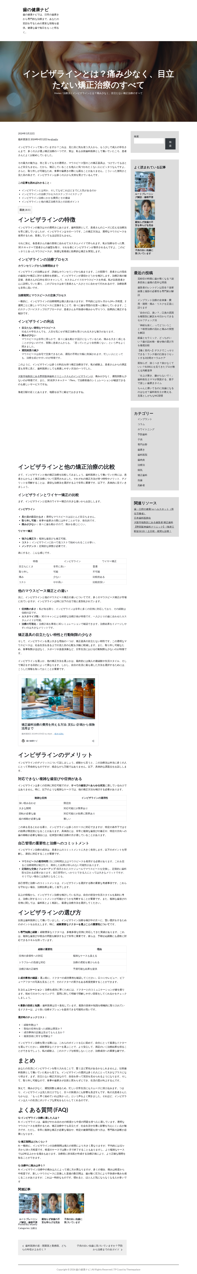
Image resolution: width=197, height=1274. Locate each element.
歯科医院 (142, 454)
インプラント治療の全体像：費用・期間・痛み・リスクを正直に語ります (156, 304)
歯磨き (141, 449)
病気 (140, 469)
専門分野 (142, 444)
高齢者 (141, 485)
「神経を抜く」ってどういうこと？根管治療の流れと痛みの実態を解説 (156, 329)
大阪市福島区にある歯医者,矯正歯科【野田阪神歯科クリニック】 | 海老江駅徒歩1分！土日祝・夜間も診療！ (154, 527)
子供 (140, 439)
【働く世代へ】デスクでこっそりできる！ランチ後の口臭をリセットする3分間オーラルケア (156, 354)
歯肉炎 (141, 459)
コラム (141, 424)
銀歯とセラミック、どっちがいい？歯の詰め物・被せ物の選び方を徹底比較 (156, 341)
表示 (27, 210)
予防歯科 (142, 434)
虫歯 (140, 480)
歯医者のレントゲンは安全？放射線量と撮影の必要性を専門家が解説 (156, 291)
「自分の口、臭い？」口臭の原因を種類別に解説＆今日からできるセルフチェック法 (156, 316)
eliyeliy (54, 139)
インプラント (145, 419)
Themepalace (133, 1269)
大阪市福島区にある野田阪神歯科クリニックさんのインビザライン (54, 376)
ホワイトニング (146, 429)
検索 (136, 136)
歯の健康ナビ (36, 9)
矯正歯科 (142, 475)
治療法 (34, 1228)
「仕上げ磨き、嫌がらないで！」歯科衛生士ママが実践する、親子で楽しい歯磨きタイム (156, 379)
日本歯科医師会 (142, 517)
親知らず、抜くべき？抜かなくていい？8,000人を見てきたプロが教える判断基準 (156, 366)
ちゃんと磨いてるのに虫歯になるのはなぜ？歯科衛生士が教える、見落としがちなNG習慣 (156, 392)
